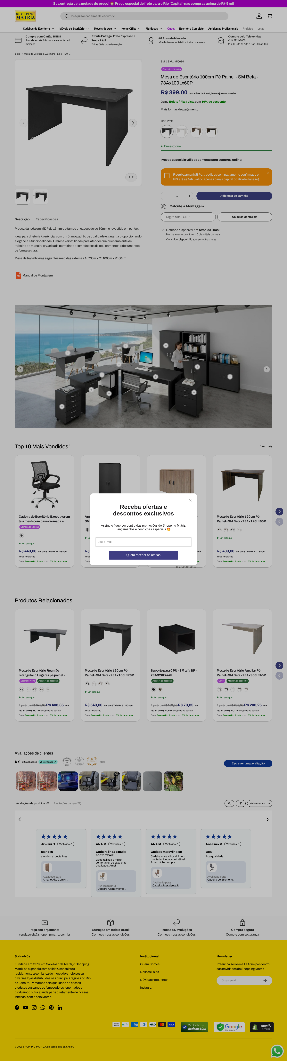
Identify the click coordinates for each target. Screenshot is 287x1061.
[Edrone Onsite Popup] (143, 530)
